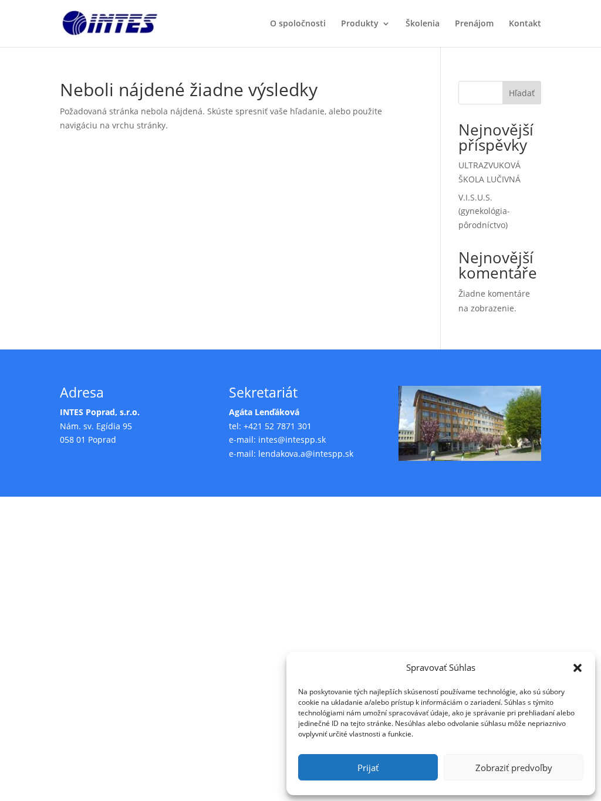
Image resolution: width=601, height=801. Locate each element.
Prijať (368, 767)
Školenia (423, 24)
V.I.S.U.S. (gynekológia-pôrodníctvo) (484, 211)
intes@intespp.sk (292, 439)
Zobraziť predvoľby (513, 767)
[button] (577, 668)
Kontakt (525, 24)
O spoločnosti (298, 24)
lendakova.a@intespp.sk (305, 453)
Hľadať (522, 93)
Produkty (360, 24)
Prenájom (474, 24)
